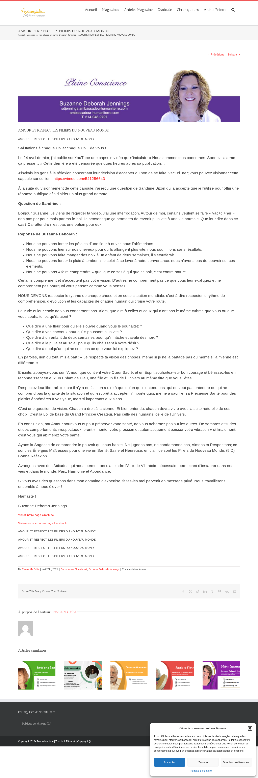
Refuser (203, 762)
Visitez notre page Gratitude (36, 514)
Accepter (170, 762)
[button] (250, 728)
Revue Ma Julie (30, 569)
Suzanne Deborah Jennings (103, 569)
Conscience (67, 569)
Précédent (217, 54)
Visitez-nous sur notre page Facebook (42, 523)
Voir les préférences (236, 762)
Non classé (81, 569)
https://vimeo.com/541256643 (79, 179)
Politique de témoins (201, 771)
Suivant (232, 54)
